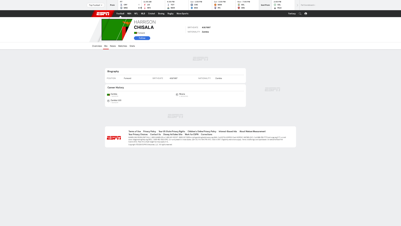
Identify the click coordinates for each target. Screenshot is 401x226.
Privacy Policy (149, 131)
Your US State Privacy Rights (172, 131)
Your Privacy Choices (138, 134)
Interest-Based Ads (228, 131)
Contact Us (155, 134)
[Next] (297, 5)
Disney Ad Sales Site (172, 134)
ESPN (102, 13)
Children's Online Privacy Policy (202, 131)
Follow (142, 38)
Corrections (206, 134)
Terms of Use (134, 131)
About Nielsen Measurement (253, 131)
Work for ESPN (191, 134)
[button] (300, 13)
